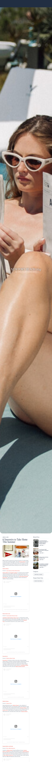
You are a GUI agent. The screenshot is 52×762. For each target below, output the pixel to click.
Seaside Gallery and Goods (8, 746)
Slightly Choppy (6, 701)
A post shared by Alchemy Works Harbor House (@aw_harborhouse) (15, 609)
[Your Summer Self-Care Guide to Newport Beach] (41, 551)
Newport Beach (22, 561)
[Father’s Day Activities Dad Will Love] (41, 558)
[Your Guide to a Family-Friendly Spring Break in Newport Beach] (41, 565)
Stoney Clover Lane (6, 613)
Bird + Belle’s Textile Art (8, 755)
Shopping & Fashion (38, 574)
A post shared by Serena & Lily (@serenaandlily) (16, 697)
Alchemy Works (6, 568)
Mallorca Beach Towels (20, 666)
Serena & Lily (5, 656)
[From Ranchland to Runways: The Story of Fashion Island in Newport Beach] (41, 543)
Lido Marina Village (13, 572)
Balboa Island (9, 750)
